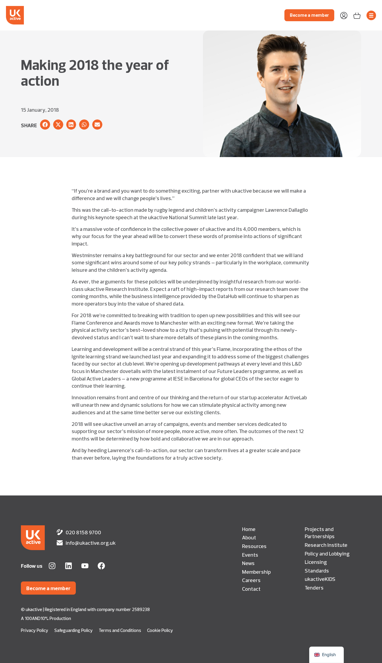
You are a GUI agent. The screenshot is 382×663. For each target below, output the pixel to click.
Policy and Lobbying (327, 553)
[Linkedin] (68, 566)
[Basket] (357, 15)
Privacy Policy (34, 630)
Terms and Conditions (120, 630)
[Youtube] (85, 566)
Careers (251, 580)
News (248, 563)
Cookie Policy (160, 630)
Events (250, 554)
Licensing (316, 561)
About (249, 537)
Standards (317, 570)
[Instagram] (52, 566)
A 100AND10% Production (46, 618)
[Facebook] (101, 566)
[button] (45, 124)
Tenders (314, 587)
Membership (256, 571)
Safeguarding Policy (73, 630)
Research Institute (326, 544)
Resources (254, 546)
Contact (251, 588)
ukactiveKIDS (320, 578)
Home (248, 529)
